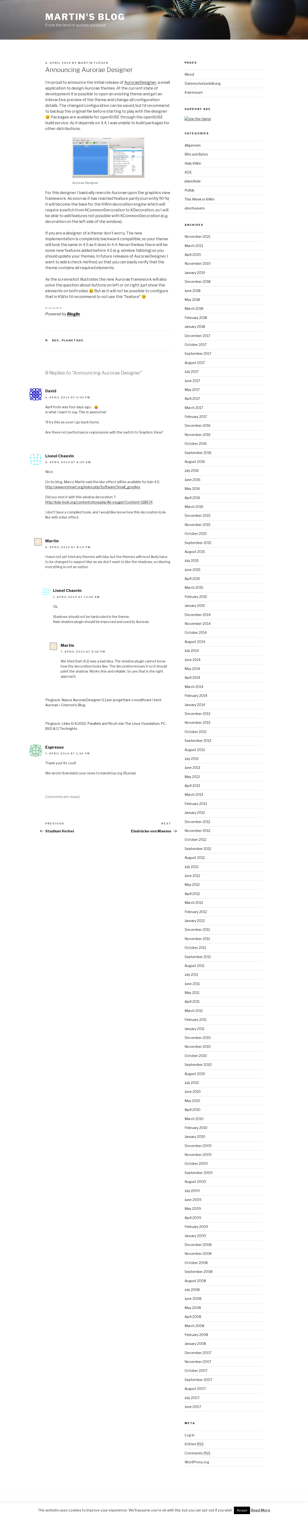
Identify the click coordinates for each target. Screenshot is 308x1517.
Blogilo (73, 314)
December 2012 (197, 822)
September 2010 (198, 1065)
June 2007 (193, 1407)
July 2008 (192, 1290)
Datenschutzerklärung (203, 83)
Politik (189, 190)
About (189, 74)
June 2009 (193, 1200)
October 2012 (195, 839)
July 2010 (192, 1083)
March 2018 (194, 308)
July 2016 (192, 470)
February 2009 (196, 1227)
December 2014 (198, 615)
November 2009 (198, 1155)
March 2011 (194, 1011)
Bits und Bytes (196, 154)
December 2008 (198, 1245)
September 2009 (198, 1173)
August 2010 (195, 1074)
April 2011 (192, 1001)
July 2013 (192, 759)
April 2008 (193, 1317)
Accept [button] (242, 1510)
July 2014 (192, 650)
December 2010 (198, 1038)
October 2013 (195, 732)
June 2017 (192, 381)
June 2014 (192, 660)
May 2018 (192, 300)
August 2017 (195, 363)
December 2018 (198, 281)
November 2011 (197, 939)
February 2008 (196, 1335)
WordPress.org (197, 1462)
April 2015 (192, 579)
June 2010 (193, 1091)
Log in (189, 1435)
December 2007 (198, 1353)
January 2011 (194, 1029)
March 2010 (194, 1119)
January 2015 (195, 605)
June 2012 (192, 876)
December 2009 (198, 1146)
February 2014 (196, 696)
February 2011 (195, 1020)
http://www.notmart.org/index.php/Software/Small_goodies (92, 487)
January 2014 (195, 705)
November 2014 (198, 624)
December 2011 (197, 929)
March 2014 (194, 687)
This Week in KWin (199, 199)
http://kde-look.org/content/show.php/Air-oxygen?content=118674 (99, 502)
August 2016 (195, 462)
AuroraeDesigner (140, 82)
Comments (197, 1453)
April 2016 (192, 498)
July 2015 (192, 560)
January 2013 (195, 812)
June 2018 (192, 291)
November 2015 (198, 525)
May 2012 (192, 884)
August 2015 (195, 552)
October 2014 (196, 632)
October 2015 (196, 534)
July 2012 (192, 867)
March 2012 (194, 903)
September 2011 (198, 957)
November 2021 (197, 236)
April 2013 (192, 786)
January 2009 (195, 1236)
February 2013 (196, 804)
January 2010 (195, 1137)
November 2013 (197, 722)
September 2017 (198, 353)
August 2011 (194, 966)
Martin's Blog (85, 17)
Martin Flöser (93, 63)
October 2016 (196, 443)
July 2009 (192, 1191)
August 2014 (195, 642)
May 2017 (192, 390)
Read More (260, 1510)
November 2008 (198, 1253)
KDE (55, 340)
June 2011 (192, 984)
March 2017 (194, 408)
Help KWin (193, 163)
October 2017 (195, 345)
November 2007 (198, 1362)
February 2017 (196, 417)
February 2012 (196, 912)
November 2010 (198, 1046)
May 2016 (192, 488)
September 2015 (198, 543)
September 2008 (198, 1272)
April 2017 (192, 398)
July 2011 (191, 974)
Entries (194, 1444)
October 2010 (196, 1056)
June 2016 (192, 480)
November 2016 (198, 435)
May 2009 (193, 1208)
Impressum (194, 92)
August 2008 (195, 1281)
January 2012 (195, 921)
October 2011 (195, 948)
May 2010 (192, 1101)
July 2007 (192, 1398)
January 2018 (195, 326)
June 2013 (192, 767)
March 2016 (194, 507)
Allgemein (193, 145)
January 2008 (195, 1344)
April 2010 (192, 1110)
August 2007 (195, 1389)
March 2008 (194, 1326)
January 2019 (195, 273)
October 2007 (196, 1370)
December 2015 (198, 515)
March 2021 (194, 246)
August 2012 (195, 858)
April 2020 (193, 255)
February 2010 (196, 1128)
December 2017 (197, 336)
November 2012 (197, 831)
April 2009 (193, 1218)
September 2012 (198, 849)
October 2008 (196, 1263)
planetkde (73, 340)
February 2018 (196, 318)
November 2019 (198, 263)
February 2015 (196, 597)
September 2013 (198, 741)
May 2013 (192, 777)
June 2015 (192, 570)
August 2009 (195, 1182)
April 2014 (192, 677)
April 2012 (192, 894)
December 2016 (198, 425)
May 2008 (193, 1308)
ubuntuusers (195, 208)
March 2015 (194, 587)
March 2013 (194, 794)
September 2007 (198, 1380)
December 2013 (197, 714)
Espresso (54, 747)
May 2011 (192, 993)
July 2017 (192, 372)
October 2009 (196, 1163)
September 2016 (198, 453)
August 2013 (195, 750)
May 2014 (192, 669)
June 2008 (193, 1299)
